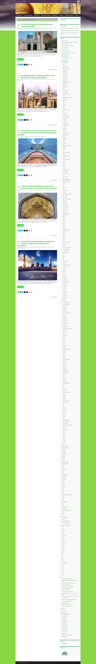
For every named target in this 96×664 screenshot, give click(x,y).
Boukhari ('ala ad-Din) (66, 230)
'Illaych (64, 188)
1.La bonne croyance (63, 40)
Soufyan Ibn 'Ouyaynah (66, 159)
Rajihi (62, 503)
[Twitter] (20, 1)
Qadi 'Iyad (64, 380)
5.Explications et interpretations (65, 525)
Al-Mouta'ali (63, 542)
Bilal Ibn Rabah (65, 99)
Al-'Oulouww (64, 535)
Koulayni (63, 491)
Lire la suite (20, 59)
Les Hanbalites (64, 453)
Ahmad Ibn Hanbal (65, 90)
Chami (64, 233)
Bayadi (64, 221)
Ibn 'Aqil (64, 273)
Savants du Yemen (64, 636)
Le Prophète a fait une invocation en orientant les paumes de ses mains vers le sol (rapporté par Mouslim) (37, 133)
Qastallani (64, 388)
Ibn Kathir (63, 484)
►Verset (22, 80)
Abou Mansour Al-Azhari (66, 81)
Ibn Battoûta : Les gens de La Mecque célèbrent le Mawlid (69, 30)
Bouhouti (64, 228)
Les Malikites (42, 79)
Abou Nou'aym (65, 202)
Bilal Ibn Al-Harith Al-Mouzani (67, 97)
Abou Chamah (65, 195)
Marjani (64, 354)
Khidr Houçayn (65, 345)
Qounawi (64, 395)
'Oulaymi (64, 192)
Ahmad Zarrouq (65, 204)
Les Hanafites (64, 451)
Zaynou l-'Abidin (65, 176)
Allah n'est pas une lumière (66, 54)
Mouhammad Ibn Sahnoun (67, 145)
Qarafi (64, 385)
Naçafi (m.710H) (65, 373)
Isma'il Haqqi (65, 330)
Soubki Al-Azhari (65, 423)
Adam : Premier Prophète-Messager (67, 578)
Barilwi (64, 219)
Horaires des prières (69, 15)
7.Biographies (62, 608)
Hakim (64, 254)
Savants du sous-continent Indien (67, 635)
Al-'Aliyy (63, 533)
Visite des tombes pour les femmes (67, 604)
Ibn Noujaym (65, 319)
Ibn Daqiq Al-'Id (65, 295)
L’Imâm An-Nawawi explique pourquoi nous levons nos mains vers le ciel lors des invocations (39, 187)
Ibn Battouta (65, 292)
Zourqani (64, 442)
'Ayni (63, 185)
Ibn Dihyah (64, 299)
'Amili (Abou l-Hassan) (65, 463)
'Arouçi (64, 183)
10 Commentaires (54, 297)
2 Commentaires (54, 235)
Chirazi (64, 237)
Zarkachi (64, 440)
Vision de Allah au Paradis (66, 602)
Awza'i (64, 95)
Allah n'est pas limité (65, 49)
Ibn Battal (64, 290)
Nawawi (49, 189)
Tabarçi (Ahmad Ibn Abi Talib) (66, 510)
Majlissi (63, 493)
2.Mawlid (63, 519)
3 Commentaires (54, 180)
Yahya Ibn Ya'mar (65, 171)
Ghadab (63, 550)
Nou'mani (63, 498)
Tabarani (64, 161)
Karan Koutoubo (65, 335)
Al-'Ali (62, 531)
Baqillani (64, 218)
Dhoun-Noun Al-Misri (66, 109)
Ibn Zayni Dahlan (65, 326)
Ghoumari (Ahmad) (66, 250)
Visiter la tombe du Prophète (66, 606)
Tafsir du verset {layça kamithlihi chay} (67, 601)
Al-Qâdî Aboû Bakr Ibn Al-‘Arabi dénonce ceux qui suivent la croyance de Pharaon (38, 76)
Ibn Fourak (64, 300)
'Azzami (64, 187)
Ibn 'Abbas (64, 119)
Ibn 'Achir (64, 268)
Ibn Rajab (64, 321)
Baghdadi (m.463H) (66, 214)
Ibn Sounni (64, 131)
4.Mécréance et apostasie (66, 522)
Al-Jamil (63, 540)
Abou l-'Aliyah (65, 80)
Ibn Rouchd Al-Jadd (66, 323)
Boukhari (64, 100)
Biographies (54, 15)
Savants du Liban (64, 631)
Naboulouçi (64, 368)
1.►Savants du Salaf (65, 61)
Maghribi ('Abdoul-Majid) (66, 349)
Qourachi (64, 397)
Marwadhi (64, 142)
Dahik (62, 545)
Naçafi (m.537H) (65, 371)
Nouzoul (63, 561)
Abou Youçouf (65, 85)
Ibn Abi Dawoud (65, 123)
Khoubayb (64, 137)
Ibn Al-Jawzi (64, 285)
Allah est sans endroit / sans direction (26, 79)
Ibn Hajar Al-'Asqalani (66, 302)
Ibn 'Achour (64, 269)
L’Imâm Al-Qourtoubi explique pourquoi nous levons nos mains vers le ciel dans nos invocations (36, 243)
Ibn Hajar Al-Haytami (66, 304)
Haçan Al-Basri (65, 114)
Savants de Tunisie (64, 628)
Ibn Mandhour (65, 318)
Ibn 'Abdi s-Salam (65, 261)
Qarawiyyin (63, 456)
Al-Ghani (63, 538)
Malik (63, 140)
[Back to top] (93, 661)
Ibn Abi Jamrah (65, 278)
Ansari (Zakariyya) (65, 207)
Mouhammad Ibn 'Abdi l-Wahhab (67, 494)
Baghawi (64, 211)
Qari (63, 387)
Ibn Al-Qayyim (64, 479)
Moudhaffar (64, 361)
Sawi (63, 418)
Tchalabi (63, 512)
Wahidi (64, 435)
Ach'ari (64, 88)
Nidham (64, 376)
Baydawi (64, 223)
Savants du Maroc (64, 633)
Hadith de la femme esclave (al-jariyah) (68, 586)
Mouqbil (63, 496)
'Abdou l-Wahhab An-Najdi (67, 180)
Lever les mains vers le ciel (48, 79)
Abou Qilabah (65, 83)
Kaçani (64, 333)
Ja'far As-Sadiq (65, 135)
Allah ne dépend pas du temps (36, 247)
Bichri (63, 226)
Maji (62, 559)
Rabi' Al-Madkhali (64, 501)
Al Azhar (63, 444)
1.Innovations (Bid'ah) (65, 517)
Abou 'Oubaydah (65, 73)
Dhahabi (63, 470)
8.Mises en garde (63, 610)
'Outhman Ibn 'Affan (66, 69)
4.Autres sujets (62, 516)
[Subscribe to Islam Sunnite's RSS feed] (16, 1)
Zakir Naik (63, 513)
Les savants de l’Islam (28, 15)
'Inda (62, 528)
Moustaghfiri (65, 364)
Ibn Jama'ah (64, 311)
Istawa (63, 552)
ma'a (62, 557)
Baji (63, 216)
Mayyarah (64, 357)
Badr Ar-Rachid (65, 209)
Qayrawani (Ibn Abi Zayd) (67, 392)
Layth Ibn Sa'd (65, 138)
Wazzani (64, 437)
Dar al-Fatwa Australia (65, 446)
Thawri (64, 166)
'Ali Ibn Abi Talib (65, 66)
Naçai (63, 150)
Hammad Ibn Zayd (65, 118)
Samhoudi (64, 411)
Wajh (62, 569)
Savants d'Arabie (64, 617)
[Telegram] (24, 1)
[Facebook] (18, 1)
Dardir (64, 240)
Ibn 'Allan (64, 271)
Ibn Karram (63, 482)
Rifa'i (63, 404)
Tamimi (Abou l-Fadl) (66, 430)
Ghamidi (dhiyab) (64, 475)
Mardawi (64, 350)
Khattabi (64, 342)
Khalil (63, 340)
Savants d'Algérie (64, 616)
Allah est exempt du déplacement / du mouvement (69, 42)
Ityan (62, 554)
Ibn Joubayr (64, 314)
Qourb (63, 564)
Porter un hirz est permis (65, 597)
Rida (62, 566)
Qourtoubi (18, 248)
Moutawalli (64, 366)
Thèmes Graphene (25, 662)
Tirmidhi (64, 168)
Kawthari (64, 338)
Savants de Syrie (52, 189)
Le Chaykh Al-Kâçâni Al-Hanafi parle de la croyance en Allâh (36, 25)
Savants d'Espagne (23, 248)
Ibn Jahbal (64, 309)
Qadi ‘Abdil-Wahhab (66, 383)
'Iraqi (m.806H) (65, 190)
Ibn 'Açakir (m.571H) (66, 264)
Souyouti (64, 426)
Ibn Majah (64, 130)
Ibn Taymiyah (38, 79)
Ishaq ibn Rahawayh (66, 133)
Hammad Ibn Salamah (66, 116)
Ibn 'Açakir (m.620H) (66, 266)
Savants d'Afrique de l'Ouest (66, 614)
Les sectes (61, 15)
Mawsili (64, 356)
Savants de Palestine (65, 624)
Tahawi (64, 164)
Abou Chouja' (65, 197)
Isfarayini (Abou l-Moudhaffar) (67, 328)
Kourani (64, 347)
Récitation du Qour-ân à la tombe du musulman (69, 599)
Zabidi (64, 438)
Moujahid (64, 147)
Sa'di (63, 406)
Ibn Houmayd (65, 307)
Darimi (64, 107)
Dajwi (63, 238)
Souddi (64, 157)
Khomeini (63, 489)
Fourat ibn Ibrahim (64, 474)
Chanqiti (64, 235)
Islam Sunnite (19, 15)
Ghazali (64, 245)
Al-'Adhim (63, 530)
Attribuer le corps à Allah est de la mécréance (69, 583)
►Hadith (44, 136)
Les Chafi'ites (34, 189)
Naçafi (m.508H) (65, 369)
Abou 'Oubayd (65, 71)
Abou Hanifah (65, 78)
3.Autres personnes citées (64, 462)
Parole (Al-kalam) (64, 562)
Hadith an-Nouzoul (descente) (66, 584)
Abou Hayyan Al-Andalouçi (67, 199)
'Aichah (64, 64)
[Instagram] (22, 1)
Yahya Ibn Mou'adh (66, 169)
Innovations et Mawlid (46, 15)
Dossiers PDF (37, 15)
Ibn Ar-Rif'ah (65, 287)
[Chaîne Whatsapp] (26, 1)
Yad (62, 571)
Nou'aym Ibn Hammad (66, 152)
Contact (77, 15)
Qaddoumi (64, 378)
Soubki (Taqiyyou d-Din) (66, 421)
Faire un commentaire (53, 69)
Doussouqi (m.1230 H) (66, 242)
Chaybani (64, 104)
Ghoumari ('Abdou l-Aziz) (66, 247)
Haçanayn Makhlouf (66, 252)
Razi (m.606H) (65, 402)
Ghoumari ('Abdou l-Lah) (66, 249)
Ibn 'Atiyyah (64, 276)
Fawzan (63, 472)
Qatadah (64, 154)
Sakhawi (64, 407)
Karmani (64, 337)
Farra (63, 111)
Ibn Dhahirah (65, 297)
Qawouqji (64, 390)
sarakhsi (64, 416)
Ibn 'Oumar (64, 121)
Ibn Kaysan (64, 128)
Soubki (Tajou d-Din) (66, 419)
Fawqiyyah (63, 547)
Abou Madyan (65, 200)
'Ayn (62, 526)
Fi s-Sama (63, 549)
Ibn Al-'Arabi (34, 79)
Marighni (64, 352)
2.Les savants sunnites (63, 60)
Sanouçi (64, 414)
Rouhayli (63, 505)
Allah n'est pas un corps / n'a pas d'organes (68, 52)
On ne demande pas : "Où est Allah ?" (67, 591)
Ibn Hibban (64, 126)
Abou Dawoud (65, 76)
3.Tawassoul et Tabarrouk (66, 521)
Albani (63, 467)
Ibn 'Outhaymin (64, 477)
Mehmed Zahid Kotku (66, 359)
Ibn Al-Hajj (64, 283)
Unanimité (63, 458)
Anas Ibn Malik (65, 92)
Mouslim (41, 136)
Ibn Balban (64, 288)
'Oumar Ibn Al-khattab (66, 68)
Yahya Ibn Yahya (65, 173)
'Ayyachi (63, 465)
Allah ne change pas (65, 56)
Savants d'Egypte (64, 619)
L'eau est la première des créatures (67, 588)
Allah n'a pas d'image (65, 47)
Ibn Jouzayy (64, 316)
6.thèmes (61, 577)
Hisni (63, 259)
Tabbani (64, 428)
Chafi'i (64, 102)
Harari (64, 257)
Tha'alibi (64, 433)
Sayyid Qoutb (64, 508)
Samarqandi (64, 409)
